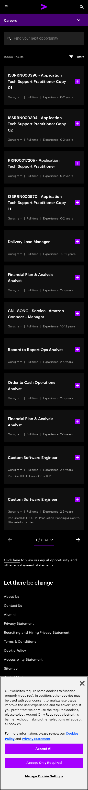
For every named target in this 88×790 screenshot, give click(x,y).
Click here (12, 559)
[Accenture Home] (44, 7)
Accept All (43, 748)
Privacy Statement (19, 623)
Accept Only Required (44, 762)
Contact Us (13, 605)
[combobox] (44, 38)
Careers (10, 20)
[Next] (78, 539)
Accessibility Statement (23, 659)
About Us (11, 596)
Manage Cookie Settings (44, 776)
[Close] (82, 683)
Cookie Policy (15, 650)
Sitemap (11, 668)
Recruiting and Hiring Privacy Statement (36, 632)
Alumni (10, 614)
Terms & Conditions (20, 641)
